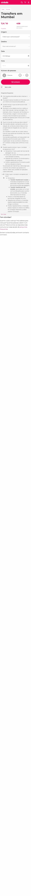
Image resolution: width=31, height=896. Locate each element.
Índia (3, 9)
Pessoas (9, 75)
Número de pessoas (8, 70)
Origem (4, 32)
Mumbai (8, 9)
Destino (4, 41)
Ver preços (15, 82)
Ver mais (3, 214)
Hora (3, 61)
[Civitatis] (4, 2)
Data (3, 51)
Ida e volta (8, 87)
